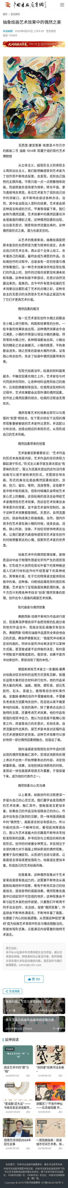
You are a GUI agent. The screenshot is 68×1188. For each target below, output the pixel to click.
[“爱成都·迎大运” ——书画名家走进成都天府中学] (18, 1091)
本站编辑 (8, 30)
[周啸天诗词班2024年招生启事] (18, 1127)
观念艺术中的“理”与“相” (16, 1069)
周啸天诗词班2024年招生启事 (17, 1142)
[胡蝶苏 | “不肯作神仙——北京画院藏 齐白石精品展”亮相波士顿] (50, 1091)
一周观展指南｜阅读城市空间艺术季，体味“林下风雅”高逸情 (49, 1142)
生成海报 (14, 991)
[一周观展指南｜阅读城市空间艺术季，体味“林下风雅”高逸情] (50, 1127)
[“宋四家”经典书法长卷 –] (50, 1054)
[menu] (62, 4)
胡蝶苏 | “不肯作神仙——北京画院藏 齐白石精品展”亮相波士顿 (49, 1106)
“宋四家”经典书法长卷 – (50, 1069)
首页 (5, 14)
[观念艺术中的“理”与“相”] (18, 1054)
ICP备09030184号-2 (52, 1182)
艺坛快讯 (51, 30)
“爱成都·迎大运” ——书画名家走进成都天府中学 (17, 1106)
